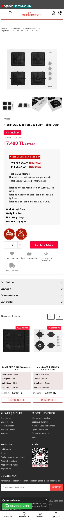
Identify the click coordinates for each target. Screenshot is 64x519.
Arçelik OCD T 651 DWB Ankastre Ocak (48, 368)
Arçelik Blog (6, 469)
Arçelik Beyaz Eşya (9, 461)
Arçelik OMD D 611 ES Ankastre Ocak (16, 368)
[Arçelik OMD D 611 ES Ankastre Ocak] (16, 340)
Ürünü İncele (16, 400)
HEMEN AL (35, 163)
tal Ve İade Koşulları (41, 418)
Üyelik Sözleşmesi (40, 430)
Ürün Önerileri (7, 302)
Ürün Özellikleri (7, 282)
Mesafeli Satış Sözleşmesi (43, 426)
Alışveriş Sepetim (8, 430)
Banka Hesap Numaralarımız (13, 457)
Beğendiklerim (7, 422)
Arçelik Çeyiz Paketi (9, 465)
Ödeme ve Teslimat (40, 434)
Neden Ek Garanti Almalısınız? (25, 157)
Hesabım (5, 434)
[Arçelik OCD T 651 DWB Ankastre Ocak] (48, 340)
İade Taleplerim (7, 426)
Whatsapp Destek (19, 506)
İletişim (4, 453)
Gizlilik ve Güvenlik (40, 422)
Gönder (56, 487)
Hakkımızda (6, 449)
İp (32, 418)
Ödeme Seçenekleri (9, 295)
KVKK (34, 438)
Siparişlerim (6, 418)
